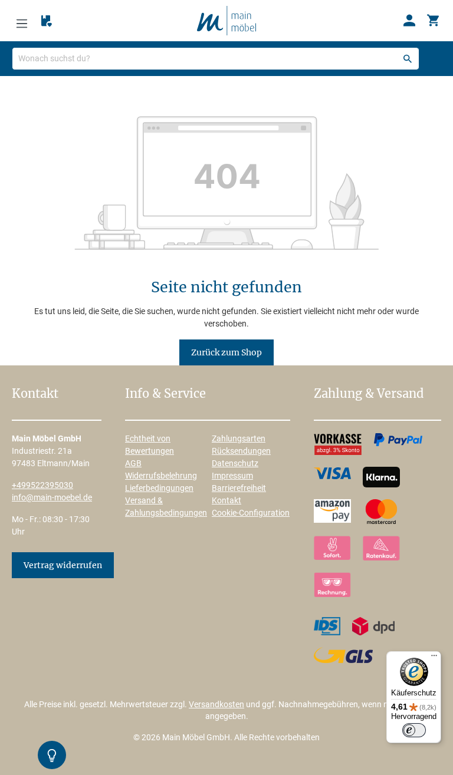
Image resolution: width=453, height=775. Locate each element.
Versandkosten (216, 704)
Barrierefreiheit (239, 488)
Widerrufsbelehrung (161, 475)
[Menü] (22, 20)
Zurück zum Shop (226, 352)
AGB (133, 463)
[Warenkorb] (433, 21)
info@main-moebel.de (52, 497)
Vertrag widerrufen (63, 565)
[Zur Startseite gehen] (226, 20)
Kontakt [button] (35, 394)
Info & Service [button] (165, 394)
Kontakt (226, 500)
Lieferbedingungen (159, 488)
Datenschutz (235, 463)
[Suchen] (407, 58)
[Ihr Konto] (409, 21)
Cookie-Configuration (251, 512)
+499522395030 (42, 485)
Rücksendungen (241, 451)
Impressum (232, 475)
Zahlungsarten (238, 438)
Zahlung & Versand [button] (369, 394)
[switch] (414, 730)
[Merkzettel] (46, 21)
